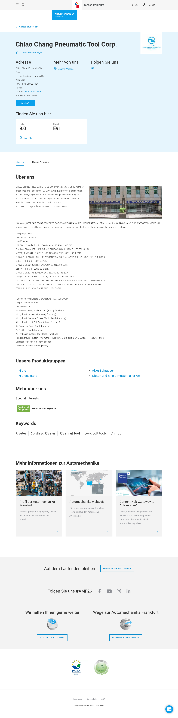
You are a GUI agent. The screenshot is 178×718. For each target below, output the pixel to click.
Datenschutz (92, 699)
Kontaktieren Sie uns (52, 637)
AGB (103, 699)
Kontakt (25, 103)
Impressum (77, 699)
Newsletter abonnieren (117, 568)
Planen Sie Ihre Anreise (125, 637)
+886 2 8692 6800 (33, 91)
